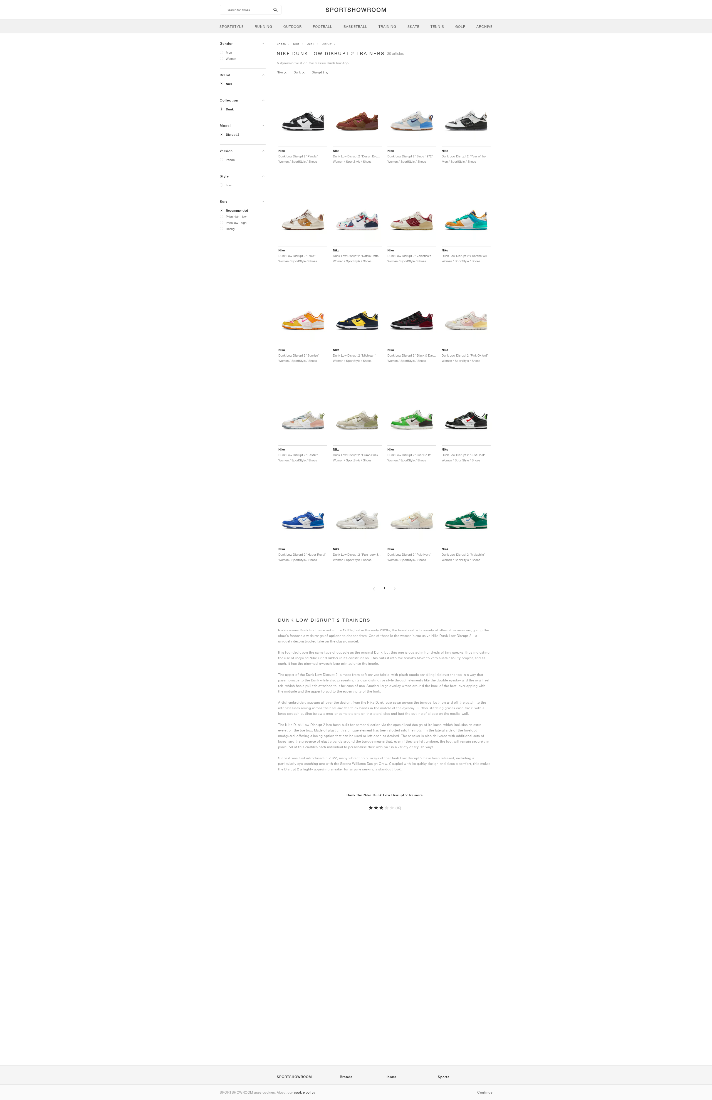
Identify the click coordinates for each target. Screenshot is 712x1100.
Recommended (237, 210)
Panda (230, 160)
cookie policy (304, 1092)
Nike (229, 84)
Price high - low (236, 216)
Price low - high (236, 222)
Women (231, 58)
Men (229, 52)
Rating (230, 229)
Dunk (230, 109)
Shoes (281, 43)
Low (228, 185)
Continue (484, 1092)
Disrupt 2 (232, 135)
